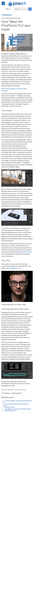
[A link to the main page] (20, 4)
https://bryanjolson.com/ (13, 268)
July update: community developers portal (18, 409)
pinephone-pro (17, 393)
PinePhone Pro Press (25, 252)
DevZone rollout (10, 407)
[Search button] (30, 9)
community (7, 393)
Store (7, 9)
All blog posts (7, 15)
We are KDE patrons (11, 410)
